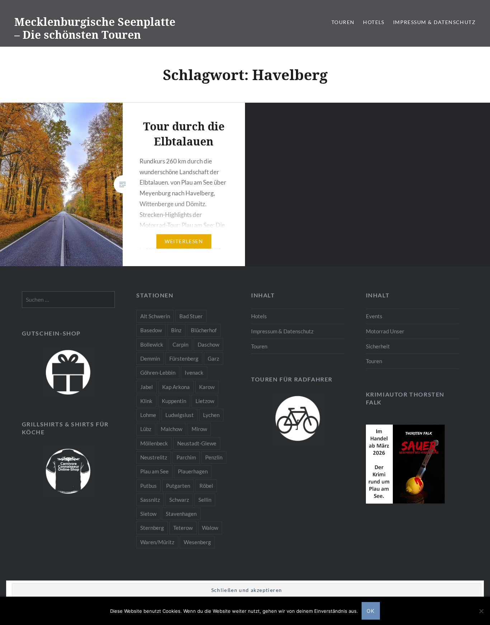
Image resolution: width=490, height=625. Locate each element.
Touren (342, 22)
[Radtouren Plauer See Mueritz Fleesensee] (297, 419)
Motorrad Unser (385, 331)
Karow (207, 387)
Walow (210, 527)
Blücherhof (204, 330)
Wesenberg (197, 542)
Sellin (204, 499)
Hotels (373, 22)
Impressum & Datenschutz (434, 22)
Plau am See (154, 471)
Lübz (145, 429)
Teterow (183, 527)
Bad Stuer (191, 316)
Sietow (148, 513)
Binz (176, 330)
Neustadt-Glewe (196, 443)
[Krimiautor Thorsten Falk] (405, 501)
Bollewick (151, 344)
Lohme (148, 415)
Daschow (208, 344)
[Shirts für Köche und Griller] (68, 471)
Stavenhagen (181, 513)
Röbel (206, 485)
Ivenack (194, 372)
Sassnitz (150, 499)
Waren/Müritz (157, 542)
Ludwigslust (179, 415)
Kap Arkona (176, 387)
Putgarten (178, 485)
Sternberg (152, 527)
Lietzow (204, 401)
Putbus (148, 485)
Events (374, 316)
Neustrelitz (153, 457)
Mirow (199, 429)
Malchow (171, 429)
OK (371, 611)
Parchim (186, 457)
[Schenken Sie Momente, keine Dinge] (68, 373)
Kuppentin (174, 401)
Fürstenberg (183, 358)
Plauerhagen (193, 471)
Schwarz (179, 499)
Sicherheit (378, 346)
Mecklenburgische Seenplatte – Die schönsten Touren (94, 28)
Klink (146, 401)
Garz (213, 358)
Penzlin (213, 457)
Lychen (211, 415)
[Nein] (481, 611)
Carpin (180, 344)
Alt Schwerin (155, 316)
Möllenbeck (154, 443)
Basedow (151, 330)
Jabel (146, 387)
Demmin (150, 358)
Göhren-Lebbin (157, 372)
